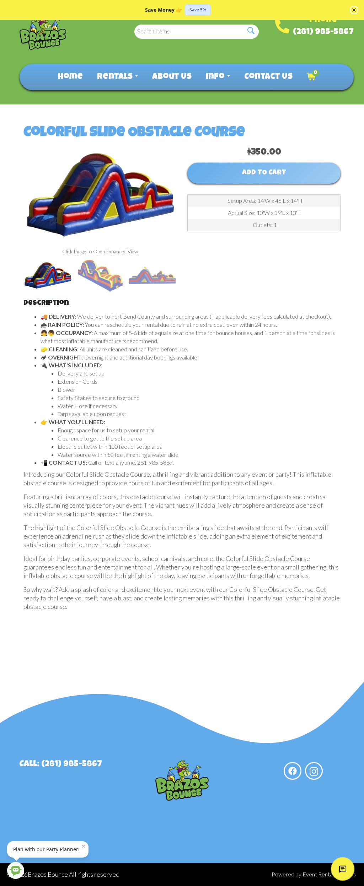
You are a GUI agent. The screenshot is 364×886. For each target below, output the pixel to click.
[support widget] (342, 869)
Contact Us (268, 77)
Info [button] (216, 77)
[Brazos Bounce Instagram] (314, 771)
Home (70, 77)
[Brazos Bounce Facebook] (292, 771)
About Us (172, 77)
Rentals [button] (115, 77)
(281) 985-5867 (323, 32)
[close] (354, 10)
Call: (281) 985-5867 (60, 764)
